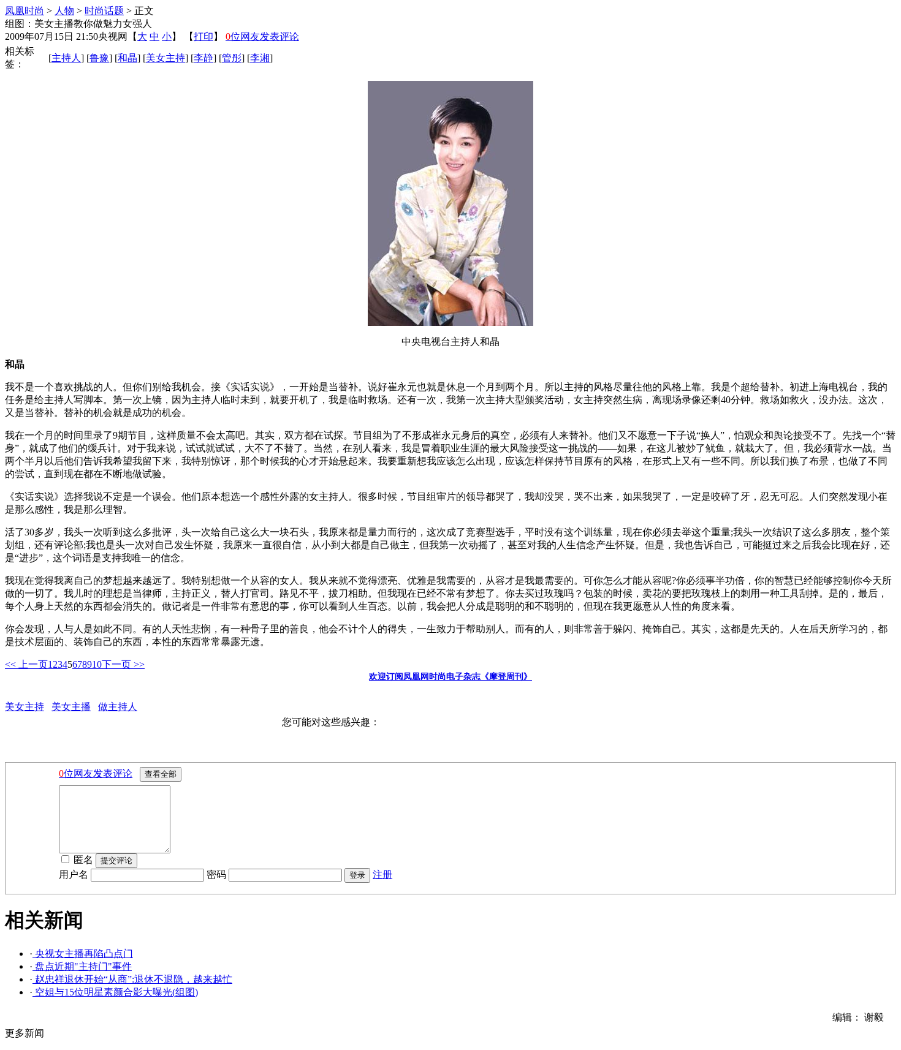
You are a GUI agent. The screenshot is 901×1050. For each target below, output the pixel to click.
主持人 (66, 58)
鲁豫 (99, 58)
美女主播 (71, 706)
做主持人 (117, 706)
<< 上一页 (26, 664)
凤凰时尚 (24, 11)
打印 (203, 36)
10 (97, 664)
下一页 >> (123, 664)
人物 (64, 11)
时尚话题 (104, 11)
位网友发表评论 (262, 36)
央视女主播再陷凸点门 (82, 953)
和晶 (127, 58)
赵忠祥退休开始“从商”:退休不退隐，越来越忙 (132, 979)
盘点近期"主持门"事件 (82, 966)
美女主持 (165, 58)
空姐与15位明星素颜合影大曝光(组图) (115, 992)
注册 (382, 874)
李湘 (260, 58)
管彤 (231, 58)
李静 (203, 58)
